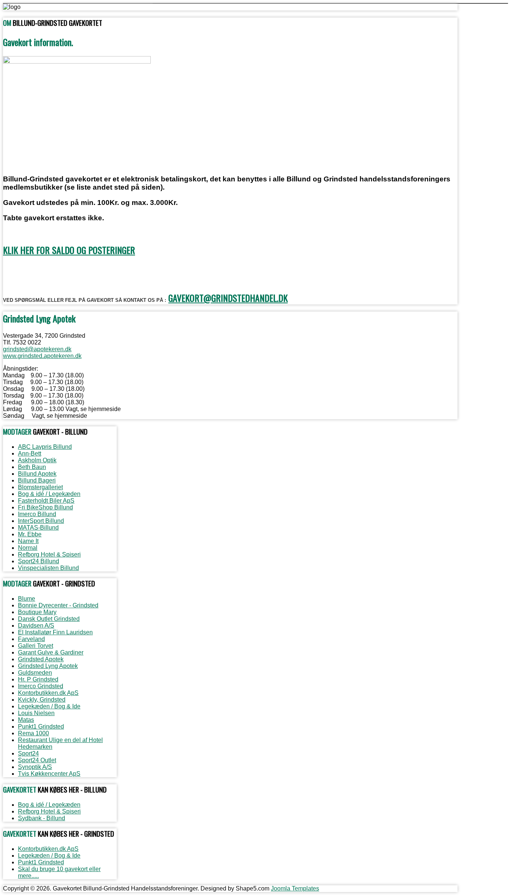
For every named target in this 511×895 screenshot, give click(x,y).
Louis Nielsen (36, 713)
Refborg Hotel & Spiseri (49, 554)
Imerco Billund (37, 514)
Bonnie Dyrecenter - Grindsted (58, 605)
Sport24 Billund (38, 561)
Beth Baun (32, 467)
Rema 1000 (33, 733)
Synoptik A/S (35, 767)
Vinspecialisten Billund (48, 568)
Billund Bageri (37, 480)
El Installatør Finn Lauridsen (55, 632)
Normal (27, 548)
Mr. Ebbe (30, 534)
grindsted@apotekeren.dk (37, 349)
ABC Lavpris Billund (45, 447)
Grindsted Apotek (41, 659)
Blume (26, 598)
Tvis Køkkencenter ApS (49, 773)
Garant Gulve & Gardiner (50, 652)
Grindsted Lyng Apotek (48, 666)
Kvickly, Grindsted (41, 699)
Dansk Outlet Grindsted (49, 619)
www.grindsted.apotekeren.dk (42, 356)
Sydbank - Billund (41, 818)
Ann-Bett (29, 453)
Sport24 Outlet (37, 760)
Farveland (31, 639)
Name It (28, 541)
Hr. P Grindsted (38, 679)
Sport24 (28, 753)
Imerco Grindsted (40, 686)
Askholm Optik (37, 460)
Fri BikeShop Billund (45, 507)
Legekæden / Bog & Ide (49, 706)
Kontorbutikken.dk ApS (48, 693)
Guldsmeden (35, 672)
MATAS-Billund (38, 527)
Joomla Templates (295, 888)
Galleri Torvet (35, 646)
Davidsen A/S (36, 625)
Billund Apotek (37, 474)
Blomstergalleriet (40, 487)
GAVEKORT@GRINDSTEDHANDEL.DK (228, 297)
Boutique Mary (37, 612)
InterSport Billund (41, 521)
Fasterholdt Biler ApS (46, 500)
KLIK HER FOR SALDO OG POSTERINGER (69, 250)
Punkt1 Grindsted (41, 726)
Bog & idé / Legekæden (49, 494)
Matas (26, 720)
